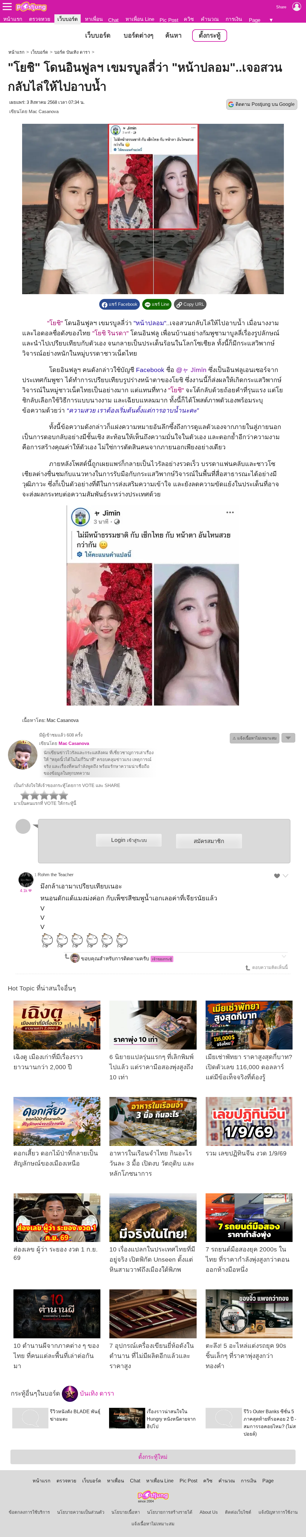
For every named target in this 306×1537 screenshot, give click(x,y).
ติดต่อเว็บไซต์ (238, 1512)
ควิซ (189, 19)
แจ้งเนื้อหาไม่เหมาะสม (153, 1523)
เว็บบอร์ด (67, 19)
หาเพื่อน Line (140, 19)
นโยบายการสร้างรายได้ (169, 1512)
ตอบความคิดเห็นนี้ (269, 967)
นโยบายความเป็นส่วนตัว (80, 1512)
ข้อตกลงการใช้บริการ (29, 1512)
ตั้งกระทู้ (210, 35)
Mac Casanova (44, 111)
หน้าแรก (12, 19)
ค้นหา (173, 35)
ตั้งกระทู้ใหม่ (152, 1457)
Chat (113, 20)
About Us (209, 1512)
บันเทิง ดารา (96, 1393)
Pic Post (169, 20)
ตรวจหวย (39, 19)
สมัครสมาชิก (209, 841)
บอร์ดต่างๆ (138, 35)
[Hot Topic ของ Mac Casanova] (23, 768)
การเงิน (234, 19)
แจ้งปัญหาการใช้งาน (278, 1512)
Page (254, 20)
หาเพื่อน (94, 19)
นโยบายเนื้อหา (125, 1512)
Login (129, 840)
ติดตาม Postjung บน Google (265, 104)
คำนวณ (210, 19)
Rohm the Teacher (56, 874)
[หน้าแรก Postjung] (31, 6)
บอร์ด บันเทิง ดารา (72, 52)
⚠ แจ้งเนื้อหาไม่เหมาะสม (254, 738)
